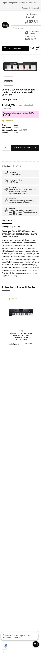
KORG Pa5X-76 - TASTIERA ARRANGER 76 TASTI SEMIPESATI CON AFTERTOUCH (21, 336)
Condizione (6, 133)
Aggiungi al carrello (25, 148)
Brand (4, 125)
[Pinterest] (20, 166)
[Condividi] (13, 166)
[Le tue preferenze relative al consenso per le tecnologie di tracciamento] (4, 652)
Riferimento (6, 128)
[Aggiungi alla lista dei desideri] (4, 155)
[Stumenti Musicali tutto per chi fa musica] (5, 28)
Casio (16, 125)
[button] (36, 644)
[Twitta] (17, 166)
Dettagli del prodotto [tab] (11, 227)
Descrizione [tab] (7, 220)
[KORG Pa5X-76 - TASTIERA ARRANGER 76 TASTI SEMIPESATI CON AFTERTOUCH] (21, 312)
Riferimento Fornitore (10, 130)
